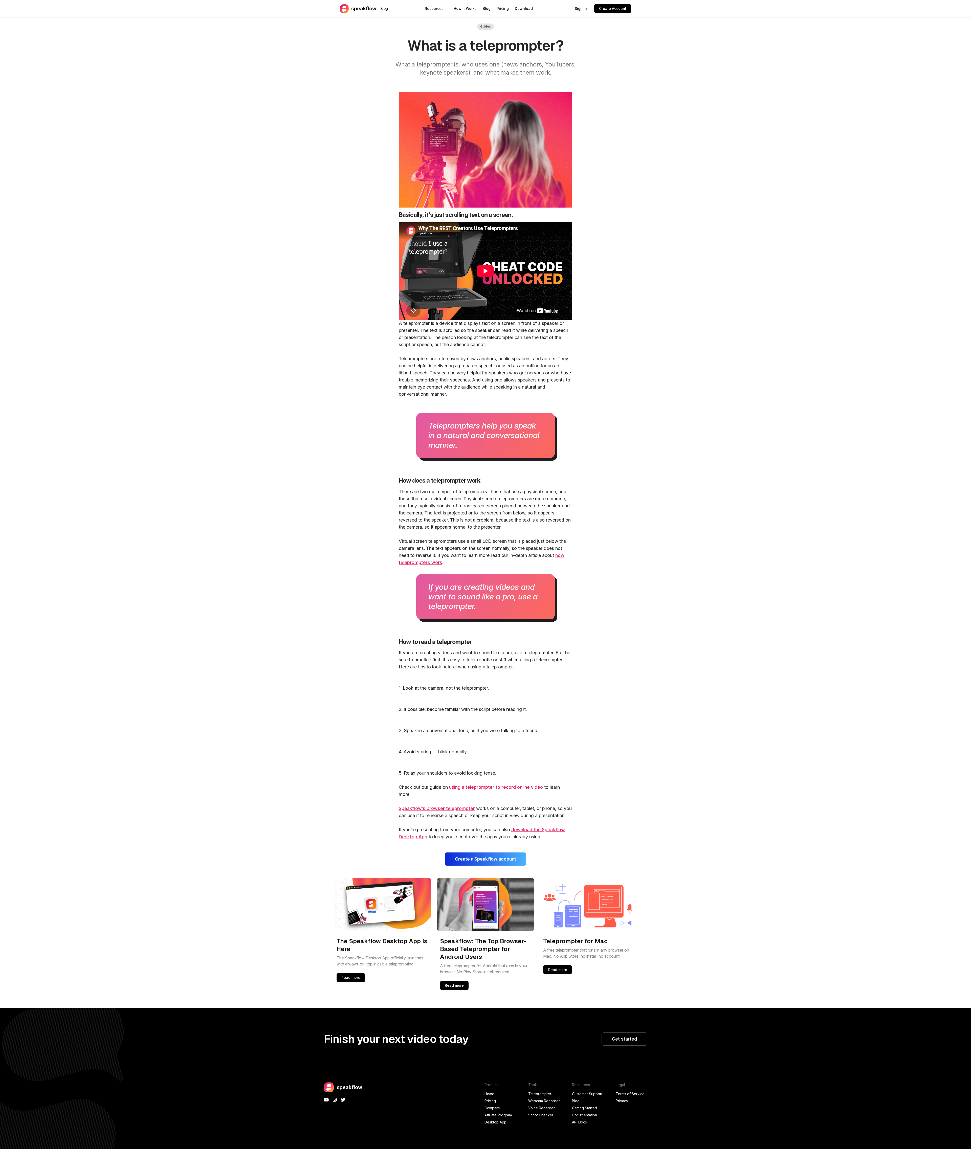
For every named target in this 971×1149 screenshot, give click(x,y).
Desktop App (495, 1122)
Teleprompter (539, 1094)
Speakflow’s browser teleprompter (437, 808)
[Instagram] (335, 1099)
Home (489, 1094)
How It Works (465, 8)
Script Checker (540, 1115)
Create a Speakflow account (485, 859)
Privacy (622, 1101)
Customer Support (587, 1094)
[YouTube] (326, 1099)
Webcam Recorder (544, 1101)
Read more (350, 977)
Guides (485, 26)
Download (524, 8)
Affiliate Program (498, 1115)
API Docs (579, 1122)
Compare (492, 1108)
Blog (487, 8)
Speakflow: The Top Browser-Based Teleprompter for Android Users (483, 949)
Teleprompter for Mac (575, 941)
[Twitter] (343, 1099)
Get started (624, 1039)
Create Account (612, 8)
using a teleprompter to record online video (496, 787)
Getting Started (584, 1108)
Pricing (503, 8)
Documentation (584, 1115)
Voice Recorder (541, 1108)
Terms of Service (630, 1094)
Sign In (581, 8)
